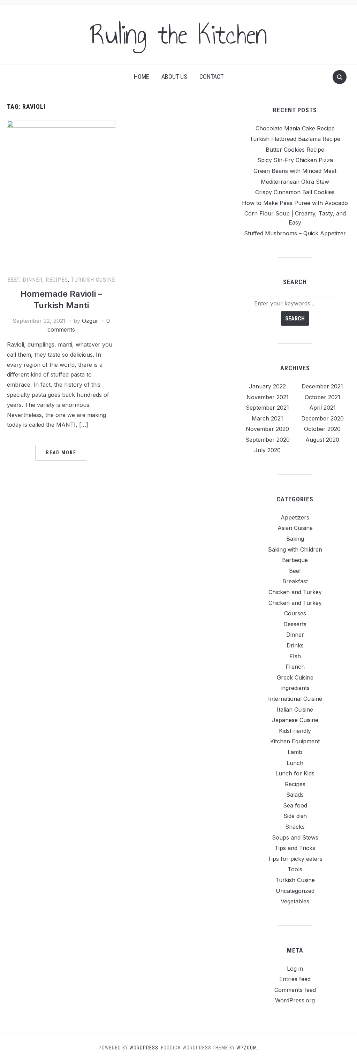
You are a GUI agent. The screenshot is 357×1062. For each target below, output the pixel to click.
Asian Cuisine (295, 527)
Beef (13, 279)
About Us (174, 76)
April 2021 (322, 407)
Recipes (57, 279)
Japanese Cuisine (295, 719)
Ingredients (295, 687)
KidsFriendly (295, 730)
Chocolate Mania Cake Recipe (295, 128)
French (295, 666)
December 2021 (322, 386)
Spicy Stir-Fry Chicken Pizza (295, 160)
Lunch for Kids (294, 773)
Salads (295, 794)
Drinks (295, 645)
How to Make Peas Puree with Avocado (295, 202)
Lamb (295, 752)
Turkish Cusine (93, 279)
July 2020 (267, 450)
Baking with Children (295, 549)
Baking (295, 538)
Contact (211, 76)
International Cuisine (295, 698)
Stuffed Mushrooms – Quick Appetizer (295, 233)
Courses (295, 613)
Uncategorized (295, 890)
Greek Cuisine (295, 677)
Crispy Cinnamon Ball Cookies (295, 192)
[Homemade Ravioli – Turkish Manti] (61, 194)
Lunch (295, 762)
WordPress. (144, 1047)
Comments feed (295, 989)
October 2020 (322, 428)
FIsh (295, 656)
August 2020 (322, 439)
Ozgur (90, 320)
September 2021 (267, 407)
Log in (295, 968)
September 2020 (267, 439)
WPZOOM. (247, 1047)
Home (141, 76)
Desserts (294, 624)
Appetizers (295, 517)
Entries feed (295, 979)
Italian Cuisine (295, 709)
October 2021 (322, 397)
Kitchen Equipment (295, 741)
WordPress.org (295, 1000)
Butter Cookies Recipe (295, 149)
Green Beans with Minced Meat (294, 170)
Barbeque (295, 559)
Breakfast (295, 581)
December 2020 (322, 418)
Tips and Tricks (295, 847)
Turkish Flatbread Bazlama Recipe (295, 138)
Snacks (295, 826)
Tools (295, 869)
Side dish (295, 815)
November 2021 (267, 397)
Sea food (295, 805)
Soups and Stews (295, 837)
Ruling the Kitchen (178, 34)
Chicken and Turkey (295, 592)
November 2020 (267, 428)
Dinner (33, 279)
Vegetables (295, 901)
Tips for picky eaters (295, 858)
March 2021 (267, 418)
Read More (61, 452)
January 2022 (267, 386)
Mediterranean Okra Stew (295, 181)
